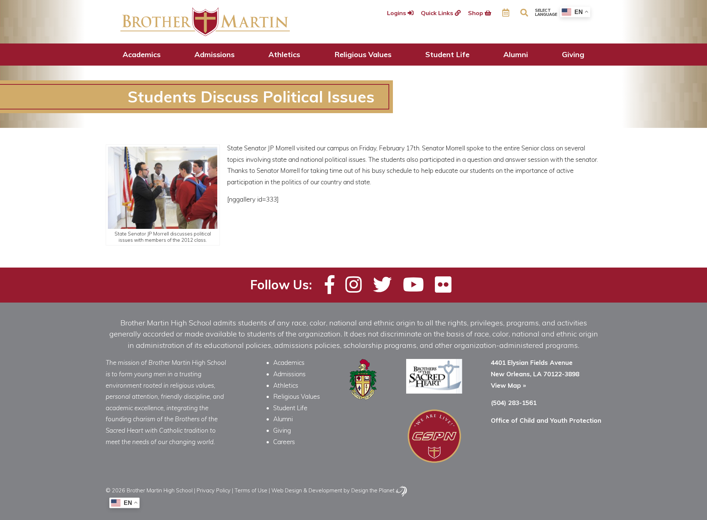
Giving (573, 54)
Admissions (214, 54)
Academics (142, 54)
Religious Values (362, 54)
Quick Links (438, 13)
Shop (476, 13)
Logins (397, 13)
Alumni (515, 54)
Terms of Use (251, 490)
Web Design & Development (306, 490)
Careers (284, 442)
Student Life (447, 54)
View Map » (508, 385)
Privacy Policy (214, 490)
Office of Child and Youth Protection (546, 420)
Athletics (284, 54)
